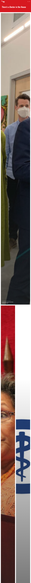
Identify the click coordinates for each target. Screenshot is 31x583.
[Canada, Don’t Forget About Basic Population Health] (15, 159)
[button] (29, 1)
